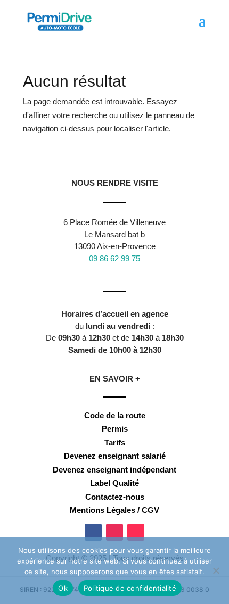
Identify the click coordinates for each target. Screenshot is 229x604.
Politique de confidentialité (130, 588)
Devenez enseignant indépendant (114, 469)
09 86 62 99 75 (114, 258)
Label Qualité (114, 482)
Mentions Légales (102, 510)
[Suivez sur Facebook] (93, 532)
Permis (115, 428)
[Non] (215, 570)
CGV (150, 510)
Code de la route (114, 415)
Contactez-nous (114, 496)
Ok (63, 588)
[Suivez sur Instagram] (114, 532)
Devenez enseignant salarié (115, 455)
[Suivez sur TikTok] (135, 532)
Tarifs (114, 442)
